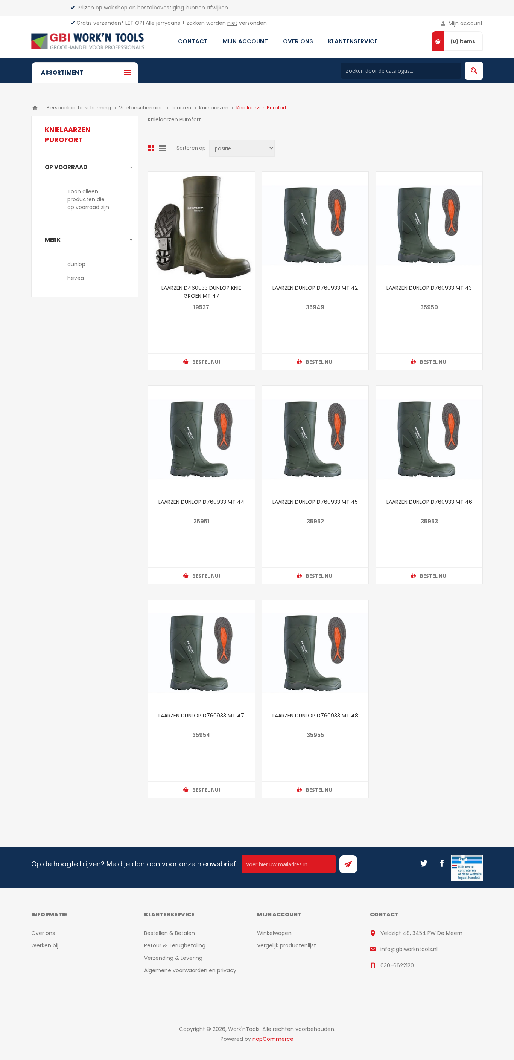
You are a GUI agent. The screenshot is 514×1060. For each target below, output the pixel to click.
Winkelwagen (274, 933)
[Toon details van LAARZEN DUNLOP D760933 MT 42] (315, 225)
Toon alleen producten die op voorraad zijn (88, 199)
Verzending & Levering (173, 958)
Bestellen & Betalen (169, 933)
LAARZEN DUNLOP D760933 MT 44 (201, 502)
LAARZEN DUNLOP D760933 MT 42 (315, 288)
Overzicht (151, 148)
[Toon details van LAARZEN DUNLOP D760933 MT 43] (429, 225)
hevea (75, 278)
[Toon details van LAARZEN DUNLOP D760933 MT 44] (201, 439)
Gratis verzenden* (100, 23)
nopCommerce (272, 1039)
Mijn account (466, 23)
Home (35, 108)
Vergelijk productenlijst (286, 945)
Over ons (43, 933)
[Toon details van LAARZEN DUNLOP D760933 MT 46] (429, 439)
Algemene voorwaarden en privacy (190, 970)
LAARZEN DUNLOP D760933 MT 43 (429, 288)
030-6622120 (397, 965)
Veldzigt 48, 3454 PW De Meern (421, 933)
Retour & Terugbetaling (174, 945)
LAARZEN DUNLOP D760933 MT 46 (429, 502)
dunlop (76, 264)
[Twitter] (424, 863)
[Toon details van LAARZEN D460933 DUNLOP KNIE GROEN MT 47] (201, 225)
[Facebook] (442, 863)
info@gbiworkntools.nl (409, 949)
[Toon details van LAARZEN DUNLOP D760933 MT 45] (315, 439)
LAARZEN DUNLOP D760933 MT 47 (201, 715)
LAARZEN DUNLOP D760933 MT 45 (315, 502)
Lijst (162, 148)
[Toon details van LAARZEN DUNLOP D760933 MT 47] (201, 653)
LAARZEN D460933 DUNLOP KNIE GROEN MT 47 (201, 292)
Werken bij (44, 945)
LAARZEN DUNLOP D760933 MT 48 (315, 715)
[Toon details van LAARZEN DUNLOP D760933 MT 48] (315, 653)
